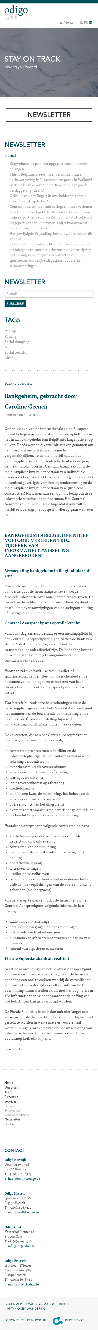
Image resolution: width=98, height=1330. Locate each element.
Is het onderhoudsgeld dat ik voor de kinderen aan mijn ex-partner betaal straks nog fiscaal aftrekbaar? (51, 214)
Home (9, 1083)
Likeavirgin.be (36, 1320)
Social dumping (17, 342)
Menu (68, 22)
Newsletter (12, 1119)
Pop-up (10, 331)
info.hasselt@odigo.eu (23, 1212)
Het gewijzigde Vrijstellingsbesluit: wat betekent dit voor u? (51, 236)
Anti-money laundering (26, 1308)
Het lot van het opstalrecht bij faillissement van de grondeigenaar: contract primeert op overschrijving (50, 247)
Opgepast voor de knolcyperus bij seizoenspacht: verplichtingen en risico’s (48, 225)
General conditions (17, 1115)
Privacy (63, 1304)
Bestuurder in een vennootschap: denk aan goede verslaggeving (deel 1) (49, 187)
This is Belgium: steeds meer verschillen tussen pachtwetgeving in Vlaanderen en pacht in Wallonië (51, 177)
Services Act (12, 1110)
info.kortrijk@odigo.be (24, 1179)
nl (81, 23)
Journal (10, 156)
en (91, 23)
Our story (11, 1087)
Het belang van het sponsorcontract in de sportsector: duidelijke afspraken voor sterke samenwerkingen (45, 260)
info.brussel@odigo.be (23, 1284)
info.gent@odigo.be (21, 1246)
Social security (16, 353)
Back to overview (19, 384)
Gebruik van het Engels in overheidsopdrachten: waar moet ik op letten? (48, 198)
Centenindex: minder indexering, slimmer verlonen (51, 207)
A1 (7, 347)
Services (10, 1101)
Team (8, 1092)
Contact (10, 1124)
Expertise (11, 1097)
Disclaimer (13, 1304)
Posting (10, 337)
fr (86, 23)
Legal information (39, 1304)
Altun (9, 358)
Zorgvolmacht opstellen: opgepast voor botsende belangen (48, 166)
